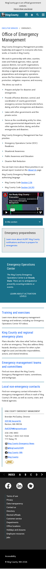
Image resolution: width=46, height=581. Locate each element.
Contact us (11, 507)
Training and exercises (16, 312)
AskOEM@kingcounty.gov (16, 428)
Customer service (14, 518)
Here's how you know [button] (23, 9)
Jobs (8, 537)
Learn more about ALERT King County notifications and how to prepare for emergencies (23, 242)
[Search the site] (37, 15)
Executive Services (10, 28)
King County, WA (15, 452)
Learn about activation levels (23, 294)
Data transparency (15, 503)
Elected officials (14, 515)
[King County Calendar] (26, 15)
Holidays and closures (16, 530)
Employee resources (15, 533)
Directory (11, 511)
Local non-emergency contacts (21, 386)
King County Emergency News (21, 443)
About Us (32, 170)
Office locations (13, 526)
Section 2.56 (26, 182)
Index (11, 474)
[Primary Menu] (43, 15)
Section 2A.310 (27, 187)
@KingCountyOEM (16, 448)
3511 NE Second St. (13, 421)
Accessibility (10, 556)
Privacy (10, 500)
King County (13, 457)
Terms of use (12, 496)
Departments (12, 522)
